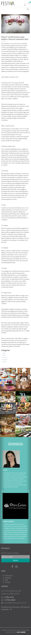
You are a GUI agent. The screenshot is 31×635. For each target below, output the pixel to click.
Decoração (4, 357)
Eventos (4, 353)
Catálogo (8, 578)
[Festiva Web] (7, 3)
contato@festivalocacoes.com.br (15, 603)
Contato (7, 583)
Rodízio (4, 355)
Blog (6, 581)
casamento (5, 359)
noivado (4, 361)
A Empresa (9, 576)
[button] (2, 490)
